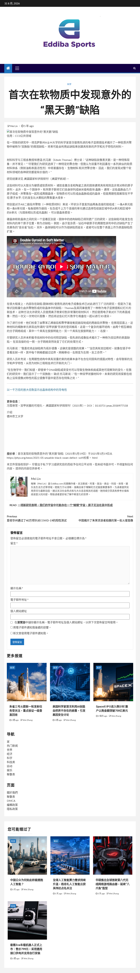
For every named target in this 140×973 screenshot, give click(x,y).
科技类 (11, 762)
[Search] (134, 68)
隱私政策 (12, 808)
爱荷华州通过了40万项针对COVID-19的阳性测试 (37, 518)
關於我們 (12, 792)
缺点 (56, 373)
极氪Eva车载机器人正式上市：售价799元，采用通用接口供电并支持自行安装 (26, 949)
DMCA (11, 800)
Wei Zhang (27, 720)
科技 (13, 841)
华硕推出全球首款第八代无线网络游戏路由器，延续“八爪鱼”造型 (113, 884)
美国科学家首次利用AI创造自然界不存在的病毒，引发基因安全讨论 (69, 710)
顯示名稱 (16, 588)
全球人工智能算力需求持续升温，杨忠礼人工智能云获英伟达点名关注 (69, 884)
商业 (56, 841)
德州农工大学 (15, 416)
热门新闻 (12, 745)
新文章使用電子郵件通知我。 (31, 633)
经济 (9, 753)
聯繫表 (11, 774)
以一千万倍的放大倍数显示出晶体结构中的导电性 (37, 389)
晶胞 (98, 189)
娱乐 (9, 770)
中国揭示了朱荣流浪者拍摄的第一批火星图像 (106, 518)
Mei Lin (14, 126)
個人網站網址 (18, 611)
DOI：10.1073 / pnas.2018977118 (107, 405)
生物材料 (72, 168)
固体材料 (48, 303)
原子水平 (15, 197)
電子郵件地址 (19, 599)
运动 (9, 766)
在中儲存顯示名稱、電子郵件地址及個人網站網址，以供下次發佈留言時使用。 (66, 622)
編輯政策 (12, 804)
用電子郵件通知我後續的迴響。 (32, 627)
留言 (14, 543)
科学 (69, 84)
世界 (9, 749)
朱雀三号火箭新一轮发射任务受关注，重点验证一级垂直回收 (25, 710)
